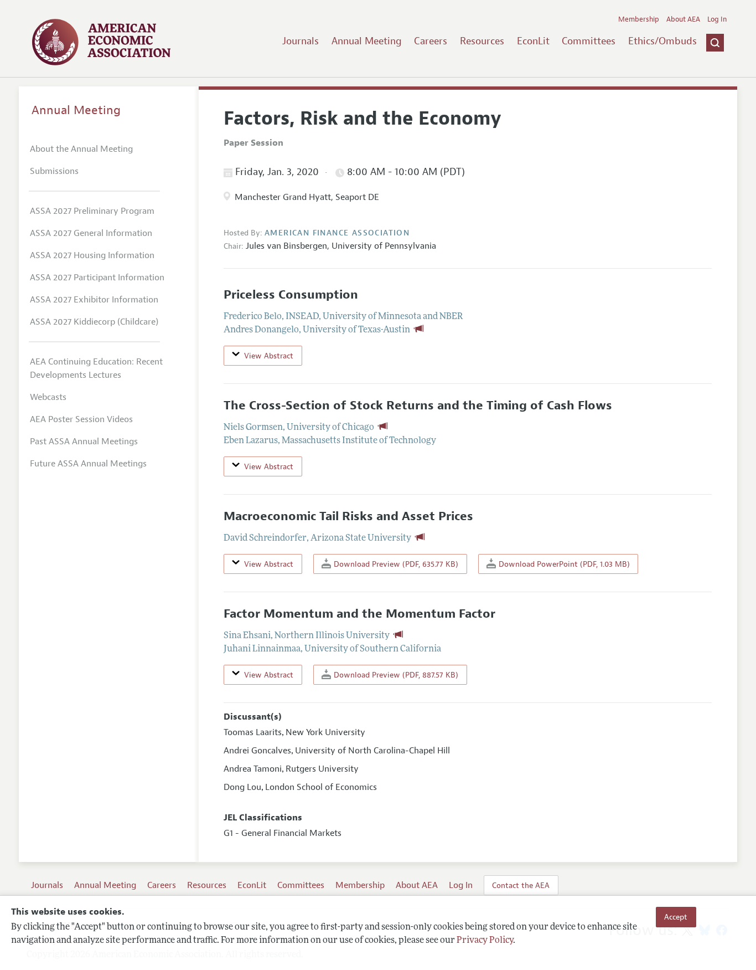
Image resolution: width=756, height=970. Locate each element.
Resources (482, 41)
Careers (430, 41)
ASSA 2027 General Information (91, 233)
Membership (638, 19)
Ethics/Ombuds (662, 41)
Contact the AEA (521, 885)
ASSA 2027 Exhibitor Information (94, 299)
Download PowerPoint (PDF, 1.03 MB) (563, 564)
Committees (588, 41)
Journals (300, 41)
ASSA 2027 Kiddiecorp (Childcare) (94, 321)
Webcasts (48, 397)
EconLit (533, 41)
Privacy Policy (485, 940)
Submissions (54, 171)
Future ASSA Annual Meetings (88, 463)
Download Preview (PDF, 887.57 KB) (395, 675)
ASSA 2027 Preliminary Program (92, 211)
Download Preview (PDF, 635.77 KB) (395, 564)
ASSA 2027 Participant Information (97, 277)
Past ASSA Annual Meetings (84, 441)
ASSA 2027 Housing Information (92, 255)
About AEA (683, 19)
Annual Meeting (367, 41)
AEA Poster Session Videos (81, 419)
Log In (717, 19)
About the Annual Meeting (81, 149)
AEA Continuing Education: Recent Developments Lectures (96, 368)
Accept (675, 917)
